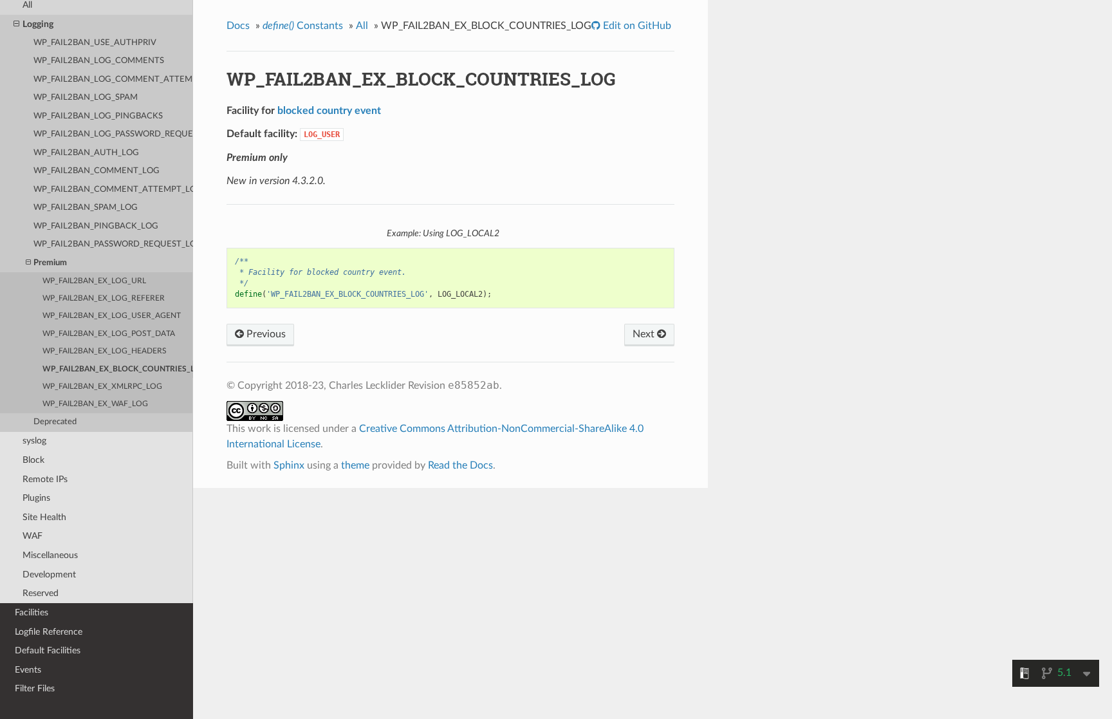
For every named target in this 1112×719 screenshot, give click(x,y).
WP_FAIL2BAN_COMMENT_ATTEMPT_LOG (113, 189)
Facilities (31, 612)
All (362, 26)
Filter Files (35, 688)
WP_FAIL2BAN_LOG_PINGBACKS (98, 116)
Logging (38, 24)
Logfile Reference (48, 632)
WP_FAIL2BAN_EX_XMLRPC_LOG (102, 386)
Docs (238, 26)
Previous (265, 334)
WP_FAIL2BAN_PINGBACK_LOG (95, 226)
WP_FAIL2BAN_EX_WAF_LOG (95, 403)
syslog (34, 440)
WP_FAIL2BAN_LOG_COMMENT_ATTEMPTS (113, 79)
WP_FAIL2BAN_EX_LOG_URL (94, 281)
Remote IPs (45, 479)
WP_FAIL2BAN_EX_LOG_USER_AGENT (111, 315)
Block (33, 460)
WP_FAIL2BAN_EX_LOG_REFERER (103, 298)
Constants (303, 26)
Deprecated (55, 422)
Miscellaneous (50, 555)
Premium (50, 263)
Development (49, 574)
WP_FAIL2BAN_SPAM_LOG (85, 207)
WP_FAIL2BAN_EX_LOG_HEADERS (104, 351)
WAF (32, 536)
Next (645, 334)
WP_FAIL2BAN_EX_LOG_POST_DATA (108, 333)
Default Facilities (47, 650)
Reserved (41, 593)
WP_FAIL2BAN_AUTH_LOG (86, 153)
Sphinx (288, 465)
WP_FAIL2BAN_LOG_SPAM (85, 97)
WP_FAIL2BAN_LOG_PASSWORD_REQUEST (113, 134)
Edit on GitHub (635, 26)
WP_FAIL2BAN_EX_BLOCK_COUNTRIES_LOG (117, 369)
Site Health (44, 517)
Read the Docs (460, 465)
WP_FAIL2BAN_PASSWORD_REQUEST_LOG (113, 244)
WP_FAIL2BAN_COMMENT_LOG (96, 171)
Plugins (36, 498)
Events (28, 670)
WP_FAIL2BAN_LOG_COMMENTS (98, 61)
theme (355, 465)
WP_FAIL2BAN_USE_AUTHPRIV (94, 43)
